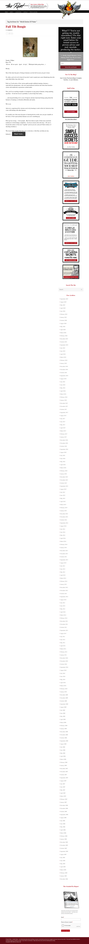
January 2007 (63, 802)
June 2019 (62, 351)
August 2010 (63, 670)
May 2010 (62, 679)
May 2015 (62, 498)
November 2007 (64, 771)
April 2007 (63, 793)
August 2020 (63, 323)
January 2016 (63, 474)
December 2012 (64, 587)
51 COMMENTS (9, 30)
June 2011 (62, 639)
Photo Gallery (33, 11)
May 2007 (62, 790)
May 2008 (62, 753)
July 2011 (62, 636)
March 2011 (63, 649)
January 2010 (63, 692)
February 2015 (63, 507)
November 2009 (64, 698)
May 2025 (62, 305)
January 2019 (63, 363)
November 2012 (64, 590)
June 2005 (62, 860)
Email (62, 917)
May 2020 (62, 326)
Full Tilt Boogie (16, 26)
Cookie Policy (15, 939)
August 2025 (63, 302)
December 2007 (64, 768)
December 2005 (64, 842)
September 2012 (64, 596)
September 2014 (64, 523)
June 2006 (62, 823)
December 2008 (64, 731)
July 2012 (62, 602)
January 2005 (63, 876)
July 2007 (62, 784)
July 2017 (62, 418)
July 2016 (62, 455)
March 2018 (63, 394)
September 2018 (64, 375)
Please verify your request (67, 922)
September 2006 (64, 814)
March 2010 (63, 685)
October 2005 (63, 848)
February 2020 (63, 335)
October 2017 (63, 409)
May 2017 (62, 424)
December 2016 (64, 440)
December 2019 (64, 339)
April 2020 (63, 329)
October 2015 (63, 483)
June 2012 (62, 606)
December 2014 (64, 513)
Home (6, 11)
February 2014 (63, 544)
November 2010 (64, 661)
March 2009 (63, 722)
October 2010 (63, 664)
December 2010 (64, 658)
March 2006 (63, 833)
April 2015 (63, 501)
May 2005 (62, 863)
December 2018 (64, 366)
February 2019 (63, 360)
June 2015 (62, 495)
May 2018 (62, 388)
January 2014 (63, 547)
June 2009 (62, 713)
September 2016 (64, 449)
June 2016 (62, 458)
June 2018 (62, 385)
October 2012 (63, 593)
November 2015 (64, 480)
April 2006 (63, 830)
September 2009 (64, 704)
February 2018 (63, 397)
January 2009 (63, 728)
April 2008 (63, 756)
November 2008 (64, 734)
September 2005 (64, 851)
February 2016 (63, 471)
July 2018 (62, 381)
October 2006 (63, 811)
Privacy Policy (8, 939)
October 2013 (63, 556)
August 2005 (63, 854)
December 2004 (64, 879)
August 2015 (63, 489)
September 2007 (64, 777)
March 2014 (63, 541)
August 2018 (63, 378)
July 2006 (62, 820)
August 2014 (63, 526)
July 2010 (62, 673)
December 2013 (64, 550)
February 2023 (63, 314)
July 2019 (62, 348)
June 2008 (62, 750)
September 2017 (64, 412)
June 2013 (62, 569)
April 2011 (63, 645)
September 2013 (64, 560)
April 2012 (63, 612)
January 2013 (63, 584)
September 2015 (64, 486)
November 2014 (64, 517)
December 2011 (64, 621)
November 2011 (64, 624)
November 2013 (64, 553)
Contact (25, 11)
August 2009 (63, 707)
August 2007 (63, 781)
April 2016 (63, 464)
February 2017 (63, 434)
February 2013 (63, 581)
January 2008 (63, 765)
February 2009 (63, 725)
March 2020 (63, 332)
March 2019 (63, 357)
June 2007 (62, 787)
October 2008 (63, 738)
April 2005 (63, 866)
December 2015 (64, 477)
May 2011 (62, 642)
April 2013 (63, 575)
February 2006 (63, 836)
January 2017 (63, 437)
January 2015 (63, 510)
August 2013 (63, 563)
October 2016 (63, 446)
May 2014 (62, 535)
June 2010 (62, 676)
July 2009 (62, 710)
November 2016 (64, 443)
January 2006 (63, 839)
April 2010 (63, 682)
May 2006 (62, 827)
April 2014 (63, 538)
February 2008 (63, 762)
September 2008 (64, 741)
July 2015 (62, 492)
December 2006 (64, 805)
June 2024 (62, 311)
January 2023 (63, 317)
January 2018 (63, 400)
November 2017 (64, 406)
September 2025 (64, 299)
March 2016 (63, 467)
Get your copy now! (65, 930)
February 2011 (63, 652)
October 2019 (63, 342)
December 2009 (64, 695)
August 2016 (63, 452)
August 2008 (63, 744)
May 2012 (62, 609)
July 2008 (62, 747)
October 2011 (63, 627)
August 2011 (63, 633)
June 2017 (62, 421)
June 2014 (62, 532)
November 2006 (64, 808)
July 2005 (62, 857)
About (11, 11)
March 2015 (63, 504)
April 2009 (63, 719)
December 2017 (64, 403)
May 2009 (62, 716)
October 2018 (63, 372)
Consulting (18, 11)
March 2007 (63, 796)
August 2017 (63, 415)
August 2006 (63, 817)
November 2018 (64, 369)
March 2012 (63, 615)
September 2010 (64, 667)
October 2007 (63, 774)
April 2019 (63, 354)
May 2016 (62, 461)
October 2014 (63, 520)
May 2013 (62, 572)
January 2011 (63, 655)
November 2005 (64, 845)
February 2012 (63, 618)
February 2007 (63, 799)
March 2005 (63, 870)
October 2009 (63, 701)
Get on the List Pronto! (71, 67)
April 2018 (63, 391)
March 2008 (63, 759)
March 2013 (63, 578)
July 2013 (62, 566)
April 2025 (63, 308)
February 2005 (63, 873)
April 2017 (63, 428)
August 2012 (63, 599)
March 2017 (63, 431)
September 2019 (64, 345)
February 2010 (63, 688)
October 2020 (63, 320)
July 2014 (62, 529)
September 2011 (64, 630)
